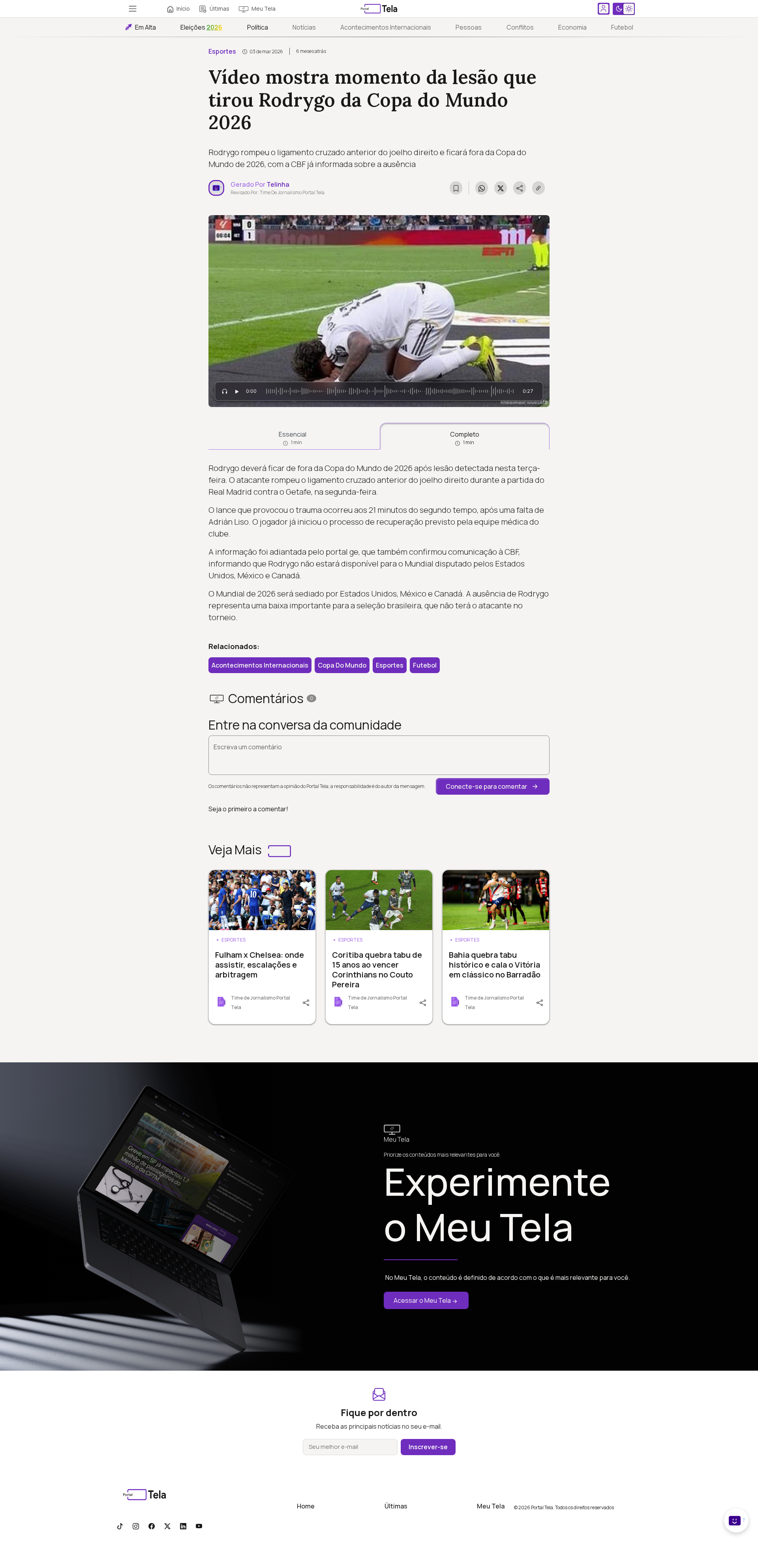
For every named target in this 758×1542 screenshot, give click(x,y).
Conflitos (520, 27)
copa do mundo (342, 665)
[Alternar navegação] (132, 8)
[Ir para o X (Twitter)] (167, 1526)
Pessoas (469, 27)
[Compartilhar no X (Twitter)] (500, 188)
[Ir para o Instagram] (136, 1526)
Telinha (277, 184)
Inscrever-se (428, 1447)
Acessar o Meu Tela (422, 1300)
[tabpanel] (379, 542)
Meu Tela (263, 8)
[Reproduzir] (237, 391)
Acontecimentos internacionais (385, 27)
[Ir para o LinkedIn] (183, 1526)
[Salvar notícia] (456, 188)
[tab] (292, 436)
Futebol (622, 27)
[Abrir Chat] (736, 1520)
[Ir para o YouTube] (199, 1526)
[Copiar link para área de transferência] (538, 188)
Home (306, 1506)
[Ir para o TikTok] (120, 1526)
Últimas (219, 8)
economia (572, 27)
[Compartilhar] (305, 1002)
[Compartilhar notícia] (519, 188)
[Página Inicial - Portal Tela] (379, 8)
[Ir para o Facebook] (151, 1526)
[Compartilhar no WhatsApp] (481, 188)
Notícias (304, 27)
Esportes (222, 51)
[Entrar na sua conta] (604, 9)
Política (257, 27)
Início (183, 8)
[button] (493, 786)
